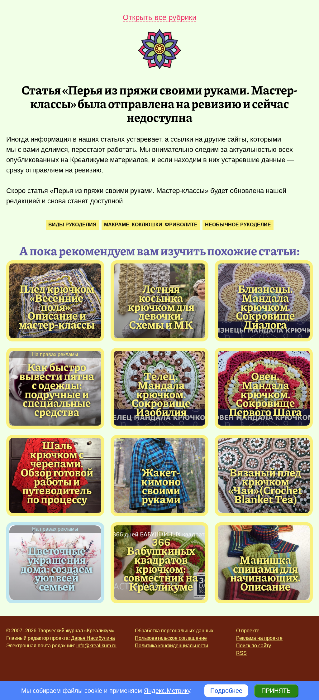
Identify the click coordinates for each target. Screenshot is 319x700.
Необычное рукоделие (238, 224)
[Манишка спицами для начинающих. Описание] (265, 573)
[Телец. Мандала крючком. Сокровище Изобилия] (161, 393)
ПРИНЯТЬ (276, 690)
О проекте (247, 630)
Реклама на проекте (259, 638)
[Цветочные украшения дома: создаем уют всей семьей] (57, 568)
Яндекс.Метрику (167, 690)
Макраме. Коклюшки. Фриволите (151, 224)
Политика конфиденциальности (171, 645)
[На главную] (159, 67)
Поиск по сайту (253, 645)
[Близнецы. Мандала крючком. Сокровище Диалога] (265, 306)
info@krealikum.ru (96, 645)
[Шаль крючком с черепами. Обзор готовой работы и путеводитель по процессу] (57, 472)
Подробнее (226, 690)
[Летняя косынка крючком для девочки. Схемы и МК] (161, 306)
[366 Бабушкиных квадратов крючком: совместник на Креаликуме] (161, 564)
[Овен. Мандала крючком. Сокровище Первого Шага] (265, 393)
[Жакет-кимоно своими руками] (161, 486)
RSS (241, 653)
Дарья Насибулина (93, 638)
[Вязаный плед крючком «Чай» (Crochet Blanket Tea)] (265, 486)
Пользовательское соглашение (171, 638)
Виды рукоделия (72, 224)
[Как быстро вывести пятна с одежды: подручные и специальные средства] (57, 389)
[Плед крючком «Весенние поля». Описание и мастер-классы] (57, 306)
